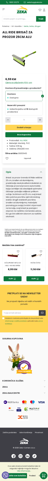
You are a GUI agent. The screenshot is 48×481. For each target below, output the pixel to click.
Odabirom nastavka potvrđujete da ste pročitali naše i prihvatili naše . (24, 321)
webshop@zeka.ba (34, 2)
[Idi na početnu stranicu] (22, 10)
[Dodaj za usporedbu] (18, 255)
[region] (24, 263)
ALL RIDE (23, 140)
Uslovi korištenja (25, 432)
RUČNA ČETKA (35, 263)
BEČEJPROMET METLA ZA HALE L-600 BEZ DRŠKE (12, 264)
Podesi (32, 475)
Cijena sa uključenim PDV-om (18, 82)
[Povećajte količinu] (40, 120)
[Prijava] (44, 10)
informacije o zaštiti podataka (16, 321)
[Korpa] (43, 475)
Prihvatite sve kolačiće (15, 475)
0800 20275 (14, 2)
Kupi (11, 278)
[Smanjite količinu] (7, 120)
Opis (8, 172)
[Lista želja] (40, 10)
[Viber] (5, 477)
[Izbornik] (3, 10)
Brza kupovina (24, 134)
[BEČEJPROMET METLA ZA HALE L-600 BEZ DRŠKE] (12, 255)
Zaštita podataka (10, 432)
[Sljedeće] (44, 263)
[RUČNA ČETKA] (35, 255)
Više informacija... (24, 471)
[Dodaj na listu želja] (7, 158)
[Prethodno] (4, 263)
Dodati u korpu (24, 127)
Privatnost (39, 432)
